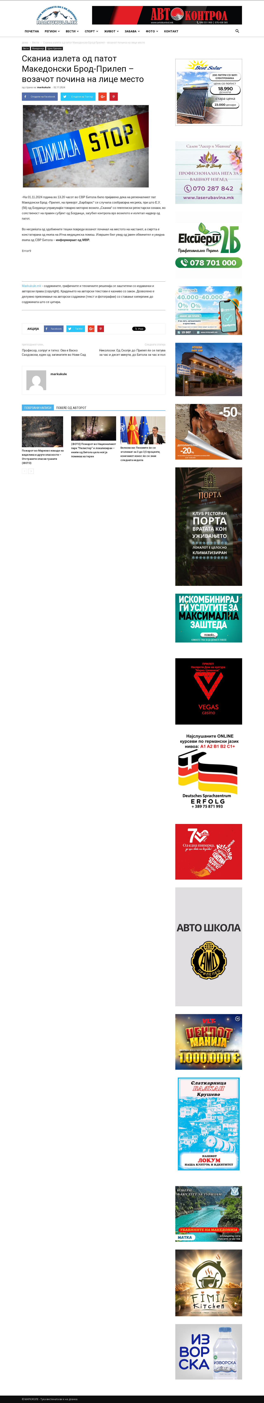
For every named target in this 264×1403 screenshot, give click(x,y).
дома (25, 42)
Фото (150, 31)
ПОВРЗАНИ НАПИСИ (37, 408)
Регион (51, 31)
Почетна (32, 31)
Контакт (171, 31)
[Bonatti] (208, 432)
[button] (237, 31)
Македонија (38, 48)
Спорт (90, 31)
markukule (44, 87)
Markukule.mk (31, 286)
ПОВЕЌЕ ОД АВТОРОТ (71, 408)
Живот (110, 31)
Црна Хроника (54, 48)
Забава (131, 31)
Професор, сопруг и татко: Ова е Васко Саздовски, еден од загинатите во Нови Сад (54, 353)
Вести (70, 31)
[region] (208, 92)
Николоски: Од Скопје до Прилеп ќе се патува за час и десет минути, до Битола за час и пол (132, 353)
